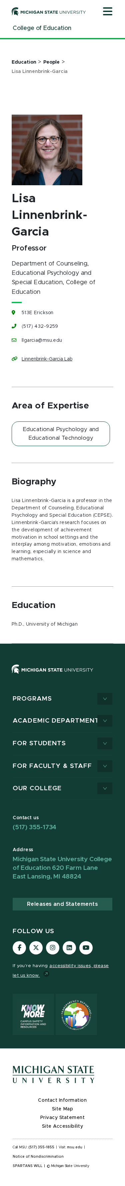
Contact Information (62, 1100)
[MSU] (62, 676)
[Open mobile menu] (107, 12)
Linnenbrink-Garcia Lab (47, 359)
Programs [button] (32, 699)
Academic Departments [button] (58, 721)
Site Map (62, 1109)
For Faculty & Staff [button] (52, 766)
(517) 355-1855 (41, 1147)
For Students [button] (39, 743)
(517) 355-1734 (34, 827)
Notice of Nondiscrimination (38, 1156)
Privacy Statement (62, 1117)
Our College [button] (37, 788)
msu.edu (74, 1147)
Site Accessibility (62, 1126)
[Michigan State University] (49, 11)
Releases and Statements (62, 904)
